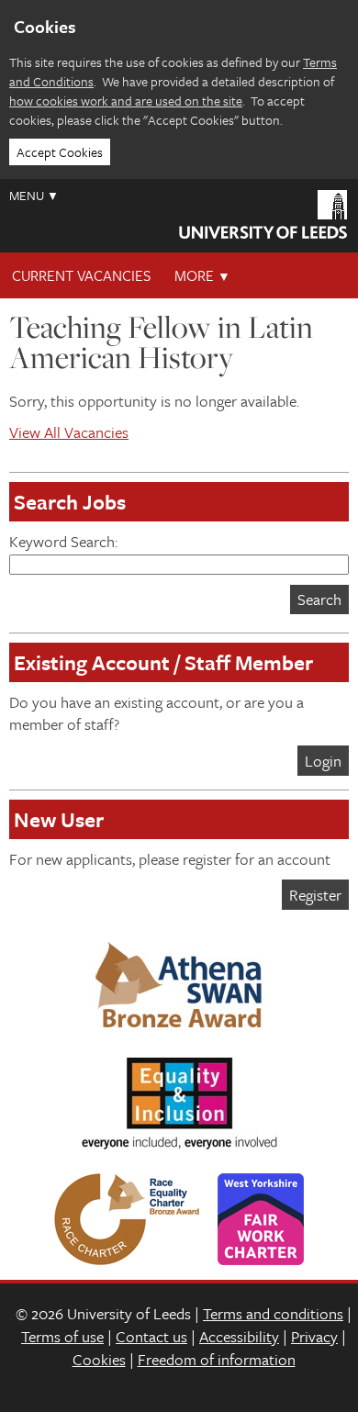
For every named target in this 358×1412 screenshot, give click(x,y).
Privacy (314, 1336)
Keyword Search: (63, 541)
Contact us (151, 1336)
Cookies (99, 1359)
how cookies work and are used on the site (125, 100)
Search (319, 599)
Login (323, 760)
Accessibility (239, 1336)
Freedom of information (217, 1359)
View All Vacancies (69, 431)
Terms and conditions (273, 1313)
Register (315, 894)
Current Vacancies (81, 275)
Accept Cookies (60, 152)
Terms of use (62, 1336)
